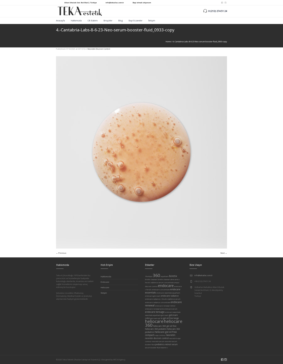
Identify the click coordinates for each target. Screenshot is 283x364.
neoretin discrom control (157, 338)
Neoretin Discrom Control (99, 49)
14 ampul (148, 276)
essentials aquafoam (153, 315)
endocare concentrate (161, 290)
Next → (224, 253)
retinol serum (171, 344)
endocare (166, 285)
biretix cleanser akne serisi (168, 279)
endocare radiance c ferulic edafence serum (162, 299)
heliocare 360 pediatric (156, 328)
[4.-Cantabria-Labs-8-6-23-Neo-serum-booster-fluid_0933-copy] (141, 152)
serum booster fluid (152, 348)
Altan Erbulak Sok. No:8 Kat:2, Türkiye (80, 2)
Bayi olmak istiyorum (142, 2)
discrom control (151, 286)
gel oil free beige (171, 318)
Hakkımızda (106, 276)
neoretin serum (158, 341)
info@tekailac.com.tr (115, 2)
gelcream (164, 315)
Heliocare (105, 287)
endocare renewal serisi (154, 309)
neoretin (170, 335)
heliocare (154, 321)
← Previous (61, 253)
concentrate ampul (171, 283)
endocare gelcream (153, 296)
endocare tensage (154, 311)
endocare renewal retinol (165, 306)
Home (168, 41)
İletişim (104, 293)
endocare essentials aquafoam (168, 293)
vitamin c (164, 348)
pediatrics (159, 344)
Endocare (105, 282)
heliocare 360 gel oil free (164, 326)
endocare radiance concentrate (157, 302)
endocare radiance (170, 295)
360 (156, 275)
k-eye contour (159, 335)
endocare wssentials (172, 312)
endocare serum (170, 309)
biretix (173, 276)
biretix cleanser (151, 279)
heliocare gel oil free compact (161, 333)
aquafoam (165, 276)
